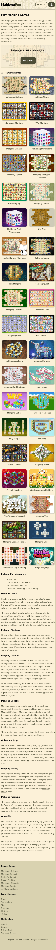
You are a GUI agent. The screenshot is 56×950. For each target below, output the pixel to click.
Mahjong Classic (8, 886)
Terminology (6, 902)
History (4, 911)
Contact (4, 927)
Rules (3, 899)
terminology (36, 811)
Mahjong (11, 4)
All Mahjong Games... (10, 889)
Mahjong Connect (23, 721)
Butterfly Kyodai (42, 721)
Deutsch (18, 939)
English (11, 939)
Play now (28, 60)
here (24, 735)
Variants (4, 914)
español (26, 939)
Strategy (5, 908)
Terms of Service (8, 933)
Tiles (3, 905)
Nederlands (43, 939)
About (4, 924)
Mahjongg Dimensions (11, 883)
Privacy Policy (7, 930)
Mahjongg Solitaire (9, 871)
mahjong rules (36, 599)
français (33, 939)
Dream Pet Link (8, 880)
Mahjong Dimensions (22, 718)
